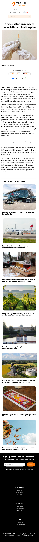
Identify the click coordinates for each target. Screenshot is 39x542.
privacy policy (30, 286)
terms (23, 286)
